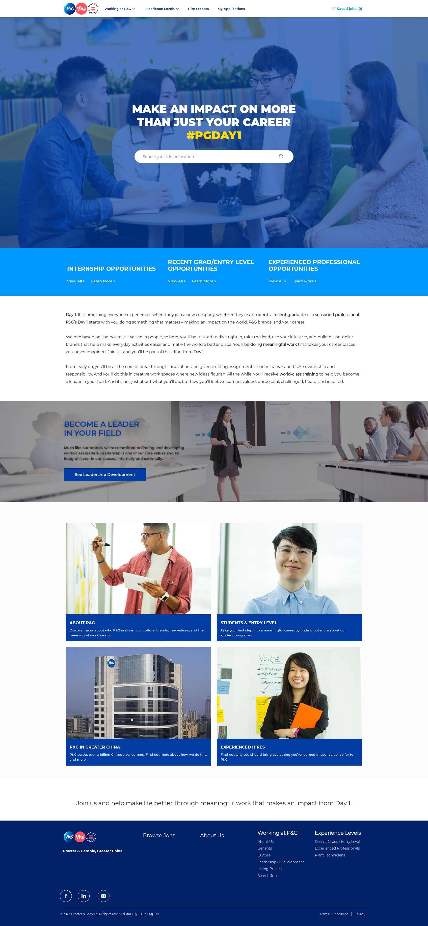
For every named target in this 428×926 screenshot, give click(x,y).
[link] (105, 474)
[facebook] (66, 896)
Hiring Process (270, 869)
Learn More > (103, 281)
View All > (76, 281)
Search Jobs (268, 876)
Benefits (265, 848)
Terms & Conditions (334, 914)
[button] (282, 156)
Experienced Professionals (337, 848)
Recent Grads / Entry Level (337, 841)
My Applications (231, 8)
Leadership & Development (281, 862)
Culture (264, 855)
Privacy (359, 914)
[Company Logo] (81, 9)
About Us (212, 835)
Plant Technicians (330, 855)
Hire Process (198, 8)
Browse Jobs (159, 835)
